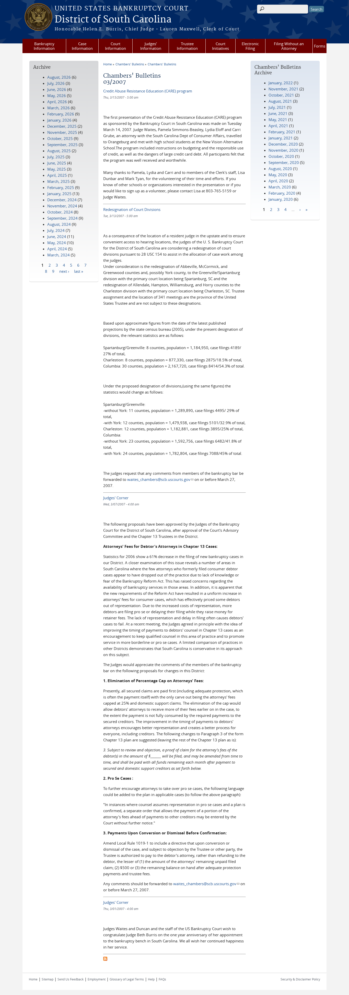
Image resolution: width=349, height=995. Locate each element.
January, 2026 (59, 120)
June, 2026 (56, 89)
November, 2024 (62, 205)
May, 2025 (56, 169)
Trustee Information (187, 46)
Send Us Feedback (70, 979)
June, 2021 (278, 113)
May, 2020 (278, 174)
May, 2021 (278, 119)
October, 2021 (281, 95)
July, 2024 (56, 230)
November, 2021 (283, 88)
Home (107, 64)
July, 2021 (277, 107)
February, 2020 (282, 193)
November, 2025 (62, 132)
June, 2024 (56, 236)
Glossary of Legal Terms (127, 979)
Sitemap (47, 979)
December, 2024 (62, 199)
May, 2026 (56, 95)
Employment (97, 979)
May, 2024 (56, 242)
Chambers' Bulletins (129, 64)
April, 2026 (57, 101)
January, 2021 (281, 137)
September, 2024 (62, 218)
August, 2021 (280, 101)
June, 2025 (56, 162)
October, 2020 (281, 156)
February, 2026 (60, 113)
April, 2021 (278, 125)
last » (78, 271)
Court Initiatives (220, 46)
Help (151, 979)
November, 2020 (283, 150)
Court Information (115, 46)
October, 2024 (60, 212)
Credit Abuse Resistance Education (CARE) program (147, 90)
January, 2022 (281, 82)
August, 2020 (280, 168)
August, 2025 (59, 150)
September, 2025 (62, 144)
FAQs (162, 979)
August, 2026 (59, 77)
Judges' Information (150, 46)
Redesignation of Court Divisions (131, 209)
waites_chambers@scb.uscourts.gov (160, 479)
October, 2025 (60, 138)
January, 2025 (59, 193)
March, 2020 (280, 186)
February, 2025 (60, 187)
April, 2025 (57, 175)
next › (64, 271)
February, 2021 (282, 131)
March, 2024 (58, 254)
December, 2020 (283, 144)
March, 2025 (58, 181)
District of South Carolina (113, 20)
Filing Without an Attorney (289, 46)
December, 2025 (62, 126)
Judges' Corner (116, 497)
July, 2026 (56, 83)
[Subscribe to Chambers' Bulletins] (105, 959)
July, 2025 (56, 156)
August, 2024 (59, 224)
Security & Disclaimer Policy (300, 979)
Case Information (82, 46)
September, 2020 (284, 162)
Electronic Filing (250, 46)
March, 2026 (58, 107)
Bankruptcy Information (44, 46)
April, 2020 (278, 180)
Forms (319, 46)
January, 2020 (281, 199)
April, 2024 (57, 248)
